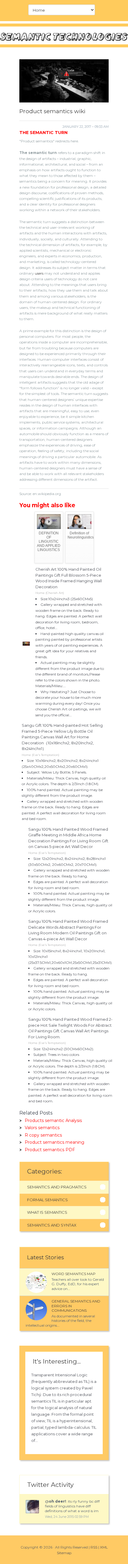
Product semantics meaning (54, 1142)
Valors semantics (42, 1127)
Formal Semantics (47, 1199)
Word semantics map (73, 1274)
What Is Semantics (47, 1212)
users (39, 273)
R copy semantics (43, 1135)
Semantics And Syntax (52, 1225)
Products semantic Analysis (53, 1120)
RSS (93, 1547)
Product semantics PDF (50, 1149)
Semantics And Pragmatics (57, 1187)
